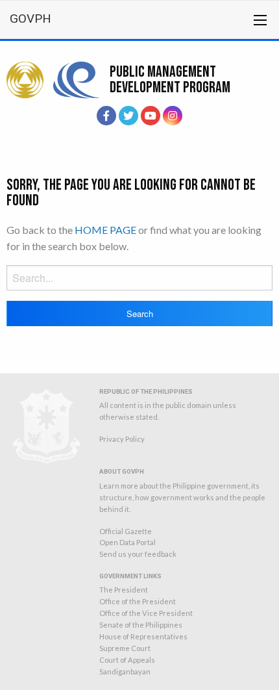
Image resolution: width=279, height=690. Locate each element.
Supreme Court (125, 648)
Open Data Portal (127, 542)
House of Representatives (143, 636)
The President (123, 589)
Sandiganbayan (125, 671)
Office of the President (137, 601)
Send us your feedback (137, 554)
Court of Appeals (127, 660)
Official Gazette (125, 531)
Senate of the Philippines (140, 624)
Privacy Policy (122, 439)
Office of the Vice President (146, 613)
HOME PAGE (105, 230)
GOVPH (30, 18)
